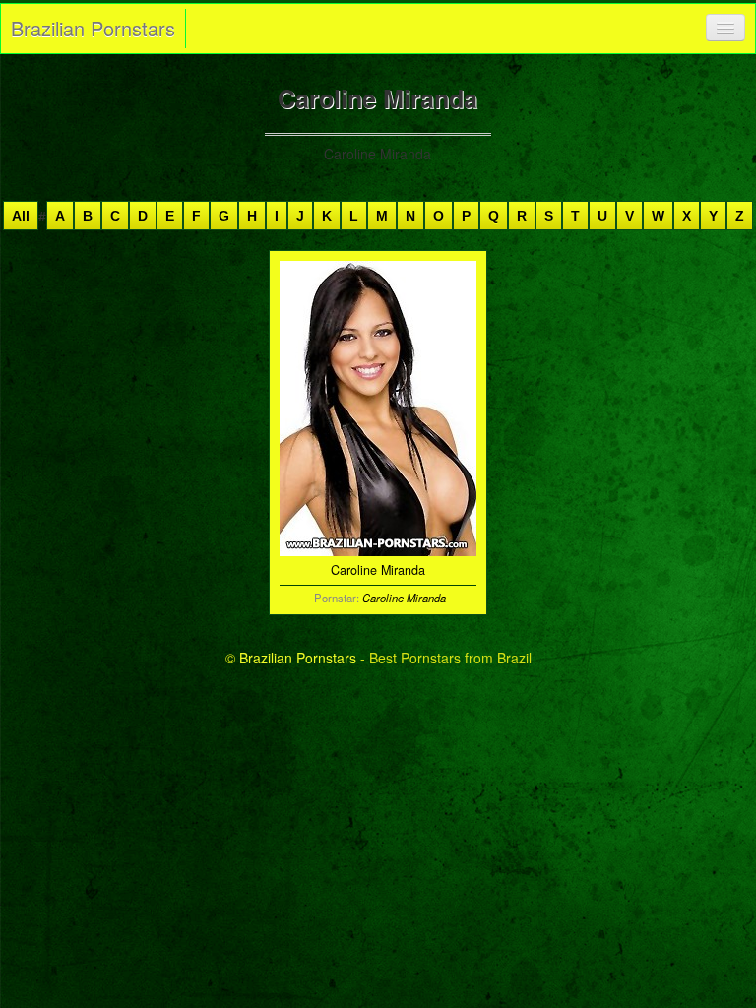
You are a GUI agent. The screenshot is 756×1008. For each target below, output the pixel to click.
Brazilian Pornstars (93, 28)
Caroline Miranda (404, 597)
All (21, 215)
